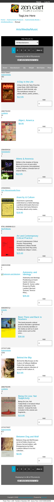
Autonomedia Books (32, 20)
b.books (4, 310)
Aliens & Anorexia (24, 158)
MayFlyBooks (6, 229)
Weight (31, 68)
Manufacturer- (15, 68)
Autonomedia (6, 75)
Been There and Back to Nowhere (30, 318)
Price (49, 68)
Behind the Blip (24, 357)
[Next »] (39, 50)
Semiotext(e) (5, 152)
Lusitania (4, 113)
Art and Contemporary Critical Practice (27, 236)
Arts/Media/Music (7, 22)
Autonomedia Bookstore (25, 497)
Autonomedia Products (15, 20)
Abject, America (26, 120)
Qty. (24, 68)
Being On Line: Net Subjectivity (27, 397)
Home (38, 2)
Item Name (41, 68)
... (33, 50)
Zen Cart (44, 497)
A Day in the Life (25, 81)
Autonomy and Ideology (30, 273)
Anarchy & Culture (25, 197)
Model (5, 68)
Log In (47, 2)
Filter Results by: (27, 39)
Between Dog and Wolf (27, 436)
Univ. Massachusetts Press (10, 190)
